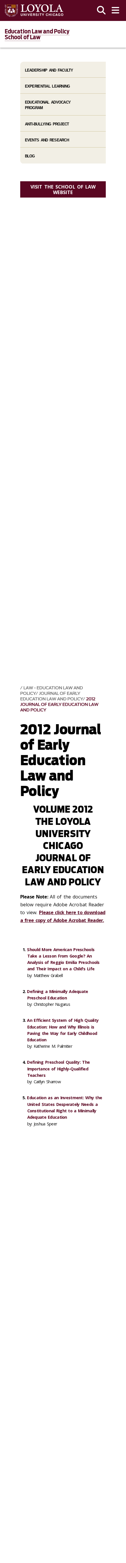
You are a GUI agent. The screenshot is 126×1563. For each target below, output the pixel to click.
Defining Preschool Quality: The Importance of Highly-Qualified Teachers (58, 1068)
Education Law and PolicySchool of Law (37, 34)
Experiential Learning (47, 86)
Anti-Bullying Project (47, 124)
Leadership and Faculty (49, 70)
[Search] (101, 10)
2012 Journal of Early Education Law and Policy (59, 704)
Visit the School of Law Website (63, 190)
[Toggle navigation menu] (115, 10)
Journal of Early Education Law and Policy (51, 696)
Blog (30, 156)
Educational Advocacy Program (48, 105)
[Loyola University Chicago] (34, 10)
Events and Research (47, 140)
